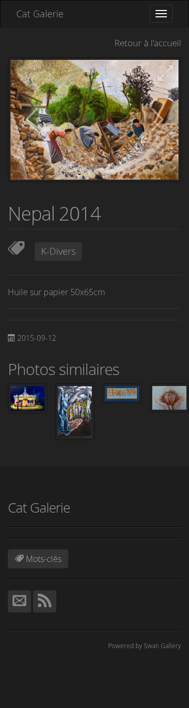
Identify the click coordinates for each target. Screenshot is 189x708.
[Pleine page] (165, 73)
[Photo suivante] (157, 120)
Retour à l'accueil (147, 43)
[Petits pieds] (169, 397)
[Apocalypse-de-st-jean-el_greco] (74, 411)
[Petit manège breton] (27, 397)
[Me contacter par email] (19, 601)
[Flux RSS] (44, 601)
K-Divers (58, 251)
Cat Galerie (40, 13)
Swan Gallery (162, 645)
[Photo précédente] (31, 120)
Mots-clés (42, 559)
